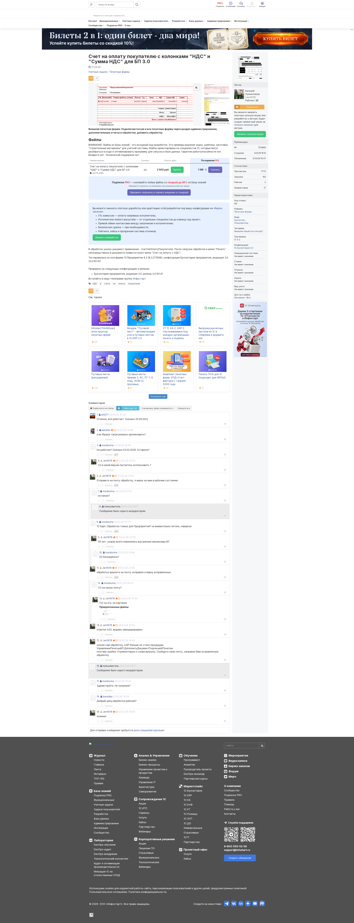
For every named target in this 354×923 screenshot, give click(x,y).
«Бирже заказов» (243, 124)
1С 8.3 (237, 239)
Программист (192, 759)
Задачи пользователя (107, 809)
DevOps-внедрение (105, 854)
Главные (99, 764)
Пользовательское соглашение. (108, 891)
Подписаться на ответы (103, 408)
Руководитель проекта (197, 769)
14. (98, 625)
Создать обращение (240, 858)
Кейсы (142, 822)
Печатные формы (243, 211)
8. (100, 506)
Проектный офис (195, 849)
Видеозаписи (238, 760)
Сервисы (144, 812)
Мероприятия (238, 755)
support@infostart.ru (237, 849)
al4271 (104, 414)
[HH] (241, 904)
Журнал (99, 755)
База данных (101, 818)
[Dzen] (248, 904)
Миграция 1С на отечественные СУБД (107, 873)
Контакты (230, 813)
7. (99, 491)
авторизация (156, 730)
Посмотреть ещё (158, 396)
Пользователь (241, 223)
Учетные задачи (103, 804)
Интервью (100, 773)
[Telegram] (227, 904)
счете (107, 283)
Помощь (229, 804)
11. (98, 567)
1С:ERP (188, 795)
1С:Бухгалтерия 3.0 (243, 248)
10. (100, 552)
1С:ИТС (143, 808)
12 (101, 603)
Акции (142, 803)
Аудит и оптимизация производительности (107, 865)
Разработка (101, 813)
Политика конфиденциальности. (147, 891)
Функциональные (104, 799)
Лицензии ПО (147, 848)
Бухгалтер (239, 220)
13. (100, 598)
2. (98, 430)
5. (98, 476)
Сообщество (101, 832)
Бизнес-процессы (149, 764)
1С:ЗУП (188, 818)
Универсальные (193, 827)
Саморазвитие (147, 791)
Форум (233, 771)
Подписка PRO (103, 795)
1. (97, 414)
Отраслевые (146, 852)
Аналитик (189, 764)
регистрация (141, 730)
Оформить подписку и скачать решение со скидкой (159, 192)
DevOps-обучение (105, 844)
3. (98, 445)
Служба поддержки (240, 822)
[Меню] (91, 4)
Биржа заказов (239, 766)
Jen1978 (107, 460)
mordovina (108, 445)
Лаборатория (103, 840)
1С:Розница (190, 813)
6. (98, 522)
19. (98, 711)
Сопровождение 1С (152, 799)
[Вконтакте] (234, 904)
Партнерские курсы (196, 778)
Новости (99, 759)
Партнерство (147, 826)
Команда (144, 777)
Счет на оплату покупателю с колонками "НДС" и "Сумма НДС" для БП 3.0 (149, 58)
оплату (121, 283)
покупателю (134, 283)
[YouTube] (255, 904)
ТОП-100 (99, 778)
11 (100, 587)
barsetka (107, 696)
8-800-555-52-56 (235, 846)
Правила (229, 799)
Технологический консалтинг (111, 858)
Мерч (232, 776)
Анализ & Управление (154, 755)
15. (98, 640)
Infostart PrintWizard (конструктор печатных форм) (103, 331)
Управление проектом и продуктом (153, 771)
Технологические (149, 862)
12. (99, 583)
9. (99, 537)
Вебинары (145, 831)
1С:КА (187, 799)
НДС (95, 283)
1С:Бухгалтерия (193, 790)
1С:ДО (187, 823)
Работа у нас (232, 809)
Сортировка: (157, 408)
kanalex (106, 430)
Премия (98, 783)
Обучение (191, 755)
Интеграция (101, 827)
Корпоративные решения (157, 839)
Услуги (143, 817)
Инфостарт (139, 278)
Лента (97, 769)
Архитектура (146, 786)
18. (98, 696)
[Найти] (262, 745)
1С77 (186, 837)
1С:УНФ (188, 804)
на (114, 283)
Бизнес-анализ (147, 759)
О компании (232, 786)
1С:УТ (187, 809)
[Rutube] (262, 904)
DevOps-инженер (194, 773)
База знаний (102, 791)
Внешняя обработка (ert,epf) (248, 231)
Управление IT (147, 782)
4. (99, 460)
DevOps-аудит (102, 849)
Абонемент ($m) (242, 297)
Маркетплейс (193, 786)
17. (98, 681)
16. (98, 666)
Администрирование (106, 823)
